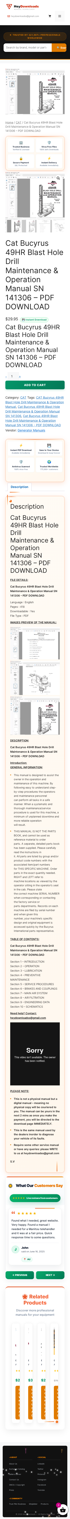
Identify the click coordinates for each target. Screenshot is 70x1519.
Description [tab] (19, 487)
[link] (35, 1493)
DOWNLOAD (20, 1402)
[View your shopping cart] (50, 16)
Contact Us (14, 1479)
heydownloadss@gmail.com (25, 16)
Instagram (42, 1479)
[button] (58, 178)
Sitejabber (33, 1504)
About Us (13, 1464)
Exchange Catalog (17, 1469)
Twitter (40, 1469)
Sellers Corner (15, 1474)
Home (9, 122)
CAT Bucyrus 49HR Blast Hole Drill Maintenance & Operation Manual (34, 402)
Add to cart (35, 385)
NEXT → (50, 1275)
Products (44, 1504)
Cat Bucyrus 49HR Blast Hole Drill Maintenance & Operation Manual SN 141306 (32, 411)
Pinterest (41, 1474)
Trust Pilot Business (17, 1504)
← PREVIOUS (19, 1275)
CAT (18, 122)
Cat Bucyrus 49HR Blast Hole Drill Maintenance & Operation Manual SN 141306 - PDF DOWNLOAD (33, 420)
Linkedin (41, 1464)
